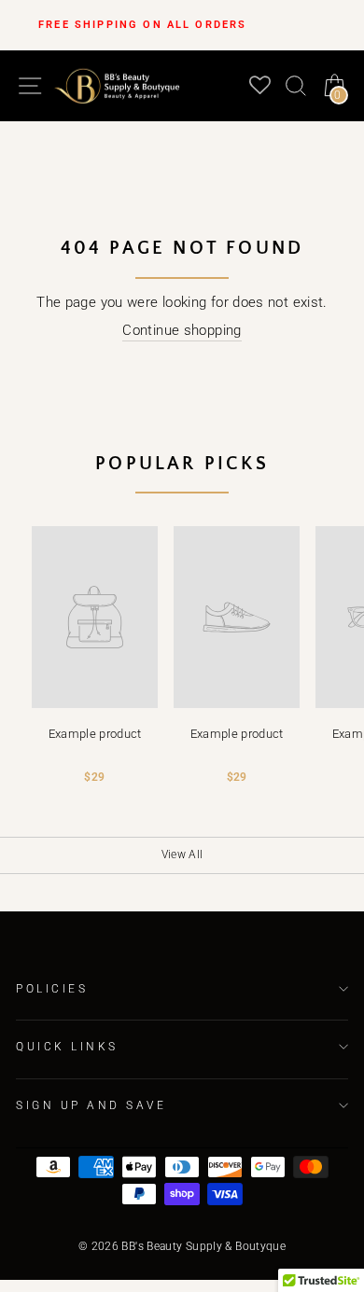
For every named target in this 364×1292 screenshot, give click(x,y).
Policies (52, 988)
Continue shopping (181, 330)
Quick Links (67, 1046)
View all (182, 854)
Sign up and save (91, 1105)
